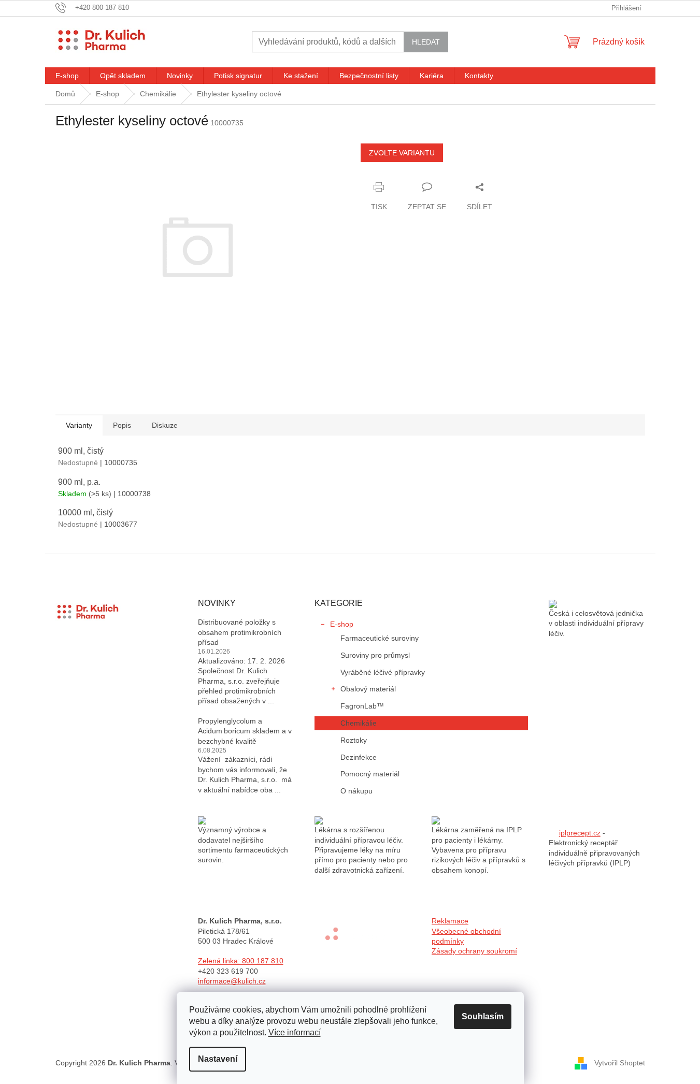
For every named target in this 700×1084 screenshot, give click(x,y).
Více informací (294, 1032)
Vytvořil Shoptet (619, 1062)
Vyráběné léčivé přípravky (382, 672)
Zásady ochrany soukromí (474, 951)
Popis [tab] (122, 425)
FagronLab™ (362, 706)
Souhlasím (483, 1016)
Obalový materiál (368, 689)
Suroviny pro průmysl (375, 655)
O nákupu (356, 791)
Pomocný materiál (369, 774)
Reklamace (450, 921)
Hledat (426, 42)
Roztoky (353, 740)
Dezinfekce (358, 757)
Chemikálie (358, 723)
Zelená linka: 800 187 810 (240, 961)
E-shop (341, 624)
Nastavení (217, 1058)
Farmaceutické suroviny (379, 638)
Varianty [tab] (79, 425)
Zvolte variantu (402, 153)
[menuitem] (67, 75)
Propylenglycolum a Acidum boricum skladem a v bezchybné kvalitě (245, 731)
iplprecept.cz (580, 833)
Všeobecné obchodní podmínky (466, 936)
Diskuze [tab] (165, 425)
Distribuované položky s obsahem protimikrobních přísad (239, 632)
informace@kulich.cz (232, 981)
